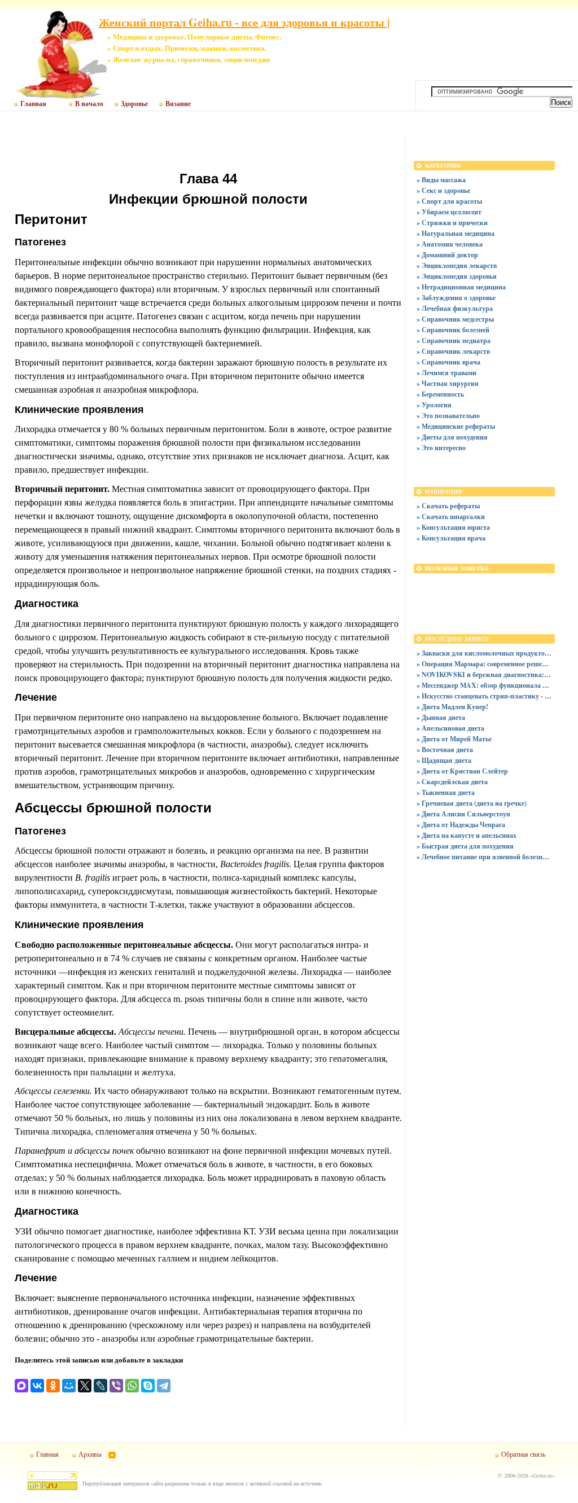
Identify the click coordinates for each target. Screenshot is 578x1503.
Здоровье (134, 104)
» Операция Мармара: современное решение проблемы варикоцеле (484, 664)
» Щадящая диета (444, 760)
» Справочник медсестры (455, 319)
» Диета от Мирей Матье (454, 739)
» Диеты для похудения (452, 437)
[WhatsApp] (132, 1385)
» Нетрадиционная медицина (461, 287)
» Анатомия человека (450, 244)
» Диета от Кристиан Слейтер (462, 771)
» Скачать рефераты (448, 506)
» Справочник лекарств (453, 351)
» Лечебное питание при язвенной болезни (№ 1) (484, 857)
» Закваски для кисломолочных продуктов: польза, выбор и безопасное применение (484, 653)
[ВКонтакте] (37, 1385)
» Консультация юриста (453, 527)
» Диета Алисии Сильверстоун (463, 814)
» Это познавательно (448, 415)
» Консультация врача (451, 538)
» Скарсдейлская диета (452, 781)
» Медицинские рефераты (456, 426)
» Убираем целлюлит (449, 212)
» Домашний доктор (447, 255)
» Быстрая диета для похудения (465, 846)
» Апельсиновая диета (450, 728)
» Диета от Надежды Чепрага (461, 824)
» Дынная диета (441, 717)
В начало (89, 104)
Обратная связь (523, 1453)
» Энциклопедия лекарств (457, 265)
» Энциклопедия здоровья (457, 276)
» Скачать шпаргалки (451, 516)
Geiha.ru (542, 1475)
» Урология (434, 405)
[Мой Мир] (69, 1385)
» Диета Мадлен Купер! (452, 706)
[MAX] (21, 1385)
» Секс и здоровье (443, 190)
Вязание (178, 104)
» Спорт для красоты (449, 201)
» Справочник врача (448, 362)
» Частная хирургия (448, 383)
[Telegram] (163, 1385)
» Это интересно (441, 447)
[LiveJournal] (100, 1385)
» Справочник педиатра (454, 340)
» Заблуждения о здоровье (456, 297)
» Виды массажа (441, 179)
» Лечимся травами (446, 372)
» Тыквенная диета (446, 792)
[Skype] (148, 1385)
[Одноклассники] (53, 1385)
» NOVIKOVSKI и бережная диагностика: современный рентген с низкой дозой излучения (484, 674)
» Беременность (440, 394)
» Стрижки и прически (452, 222)
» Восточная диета (445, 749)
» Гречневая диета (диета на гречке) (472, 803)
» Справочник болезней (453, 330)
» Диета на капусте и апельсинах (466, 835)
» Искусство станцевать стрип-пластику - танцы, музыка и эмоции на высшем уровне (484, 696)
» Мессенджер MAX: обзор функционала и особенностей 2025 (484, 685)
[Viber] (116, 1385)
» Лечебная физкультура (455, 308)
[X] (84, 1385)
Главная (33, 104)
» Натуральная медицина (455, 233)
